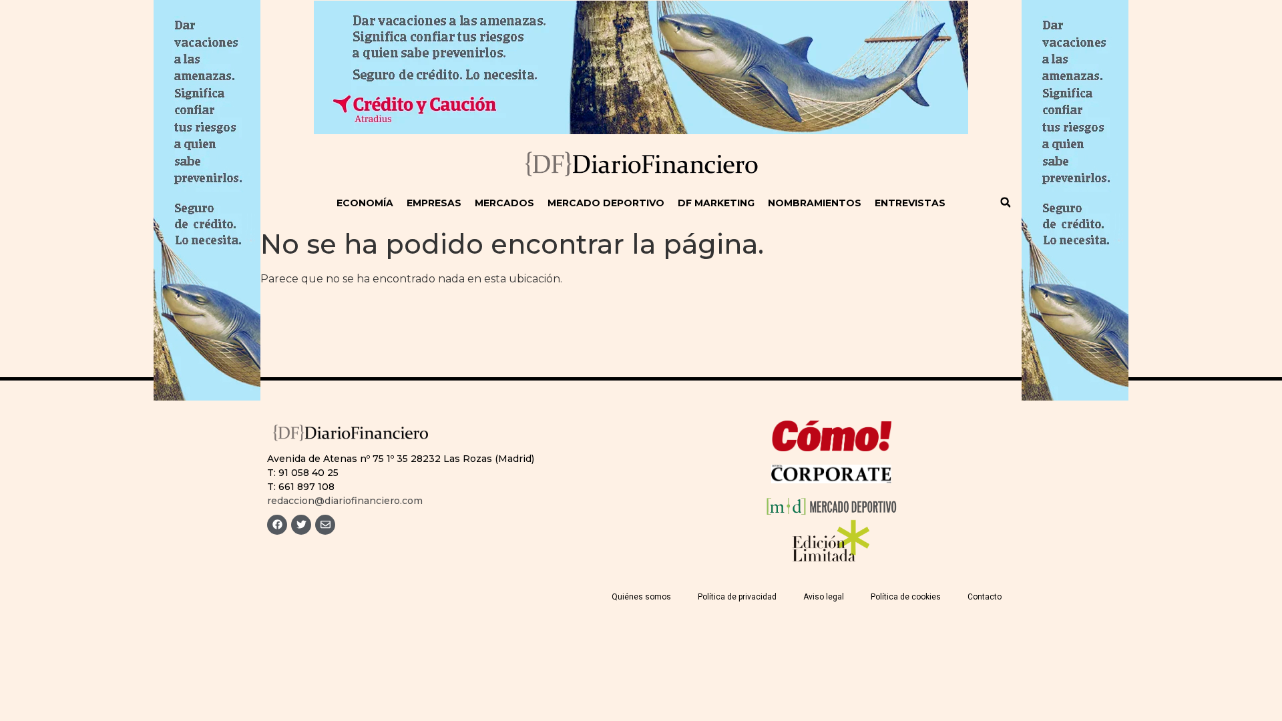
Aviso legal (823, 597)
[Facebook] (277, 525)
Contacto (985, 597)
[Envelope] (325, 525)
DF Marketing (716, 203)
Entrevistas (910, 203)
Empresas (434, 203)
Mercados (504, 203)
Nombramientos (814, 203)
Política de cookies (906, 597)
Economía (365, 203)
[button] (1005, 202)
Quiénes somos (641, 597)
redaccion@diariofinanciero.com (345, 501)
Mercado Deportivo (606, 203)
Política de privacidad (737, 597)
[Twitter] (301, 525)
